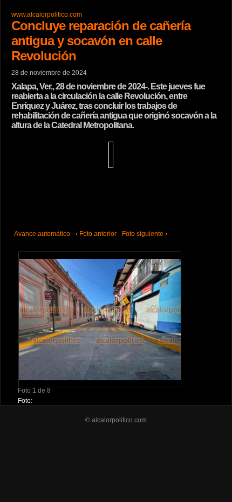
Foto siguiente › (144, 234)
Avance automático (42, 234)
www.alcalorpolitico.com (46, 14)
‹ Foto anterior (96, 234)
